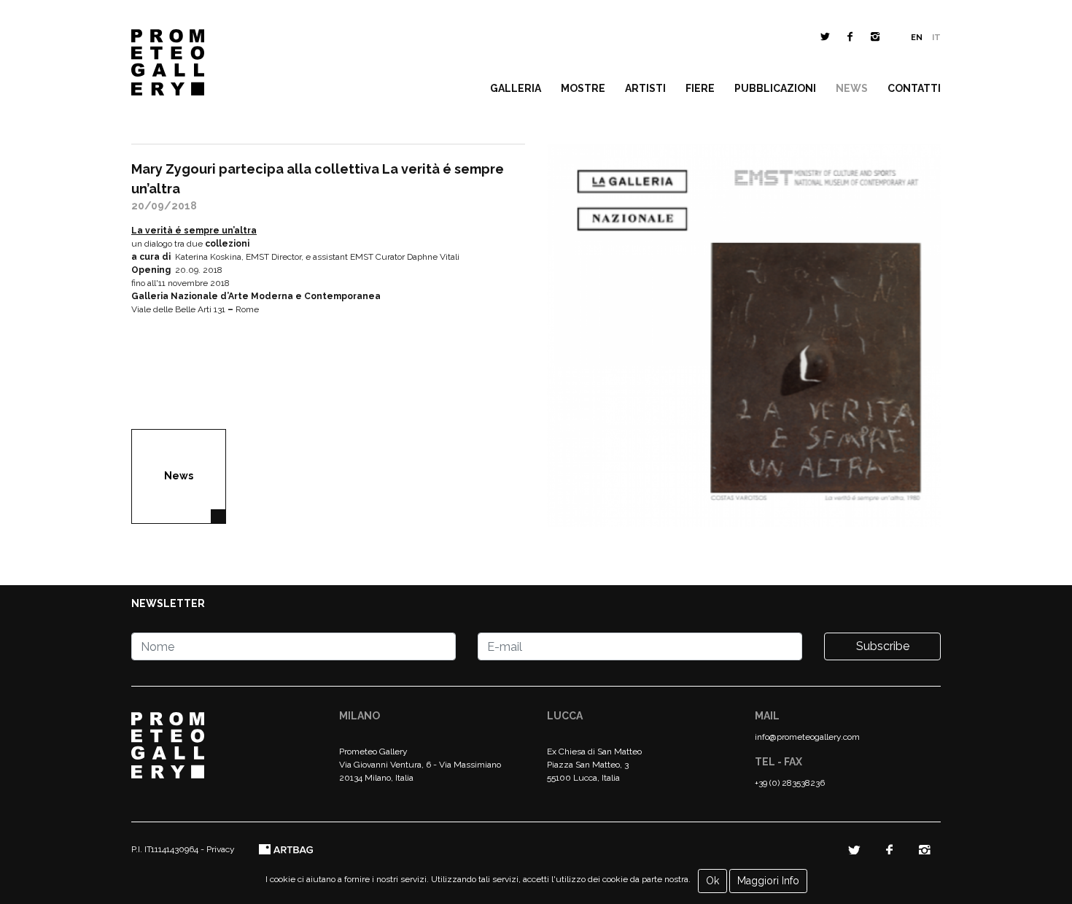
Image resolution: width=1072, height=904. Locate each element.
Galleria (515, 88)
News (852, 88)
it (936, 37)
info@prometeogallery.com (807, 737)
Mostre (583, 88)
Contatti (914, 88)
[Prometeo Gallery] (167, 66)
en (917, 37)
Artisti (645, 88)
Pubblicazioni (775, 88)
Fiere (700, 88)
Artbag (286, 850)
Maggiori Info (768, 880)
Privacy (220, 849)
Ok (712, 880)
